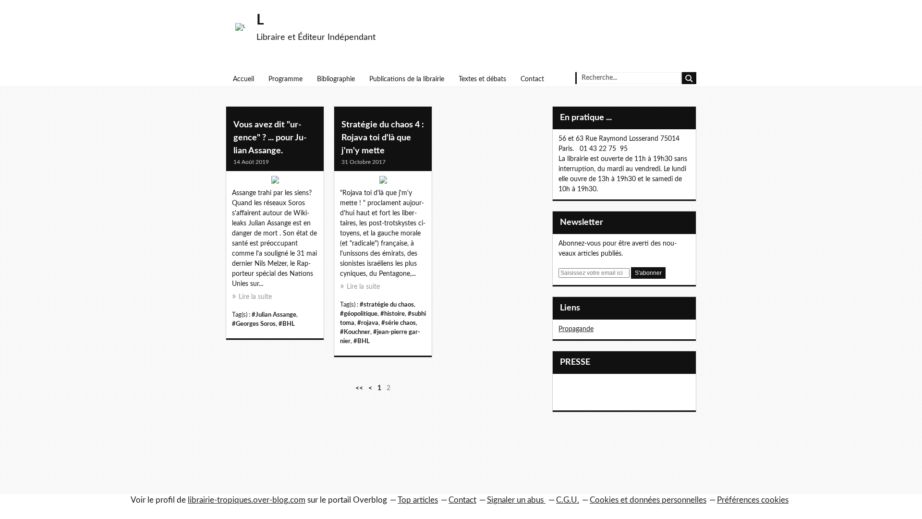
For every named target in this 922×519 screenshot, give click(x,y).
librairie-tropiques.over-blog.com (246, 500)
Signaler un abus (516, 500)
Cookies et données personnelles (648, 500)
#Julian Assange (274, 315)
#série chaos (398, 323)
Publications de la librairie (406, 79)
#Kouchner (355, 332)
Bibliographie (336, 79)
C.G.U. (567, 500)
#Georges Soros (254, 324)
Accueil (243, 79)
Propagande (576, 329)
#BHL (287, 324)
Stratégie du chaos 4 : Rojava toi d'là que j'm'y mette (382, 138)
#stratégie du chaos (387, 305)
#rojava (367, 323)
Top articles (418, 500)
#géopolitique (358, 314)
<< (359, 388)
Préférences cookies (753, 500)
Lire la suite (255, 297)
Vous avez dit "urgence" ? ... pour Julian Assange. (270, 138)
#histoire (392, 314)
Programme (285, 79)
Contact (532, 79)
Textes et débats (482, 79)
